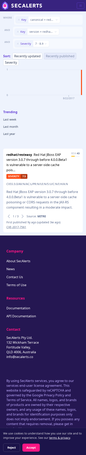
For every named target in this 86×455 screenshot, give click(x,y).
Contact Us (14, 277)
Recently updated (27, 56)
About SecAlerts (18, 261)
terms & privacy (59, 438)
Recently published (60, 56)
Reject (11, 447)
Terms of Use (16, 285)
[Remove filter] (19, 20)
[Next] (22, 216)
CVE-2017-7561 (16, 227)
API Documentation (21, 316)
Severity (11, 62)
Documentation (18, 308)
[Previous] (8, 216)
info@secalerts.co (19, 357)
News (10, 269)
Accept (31, 447)
